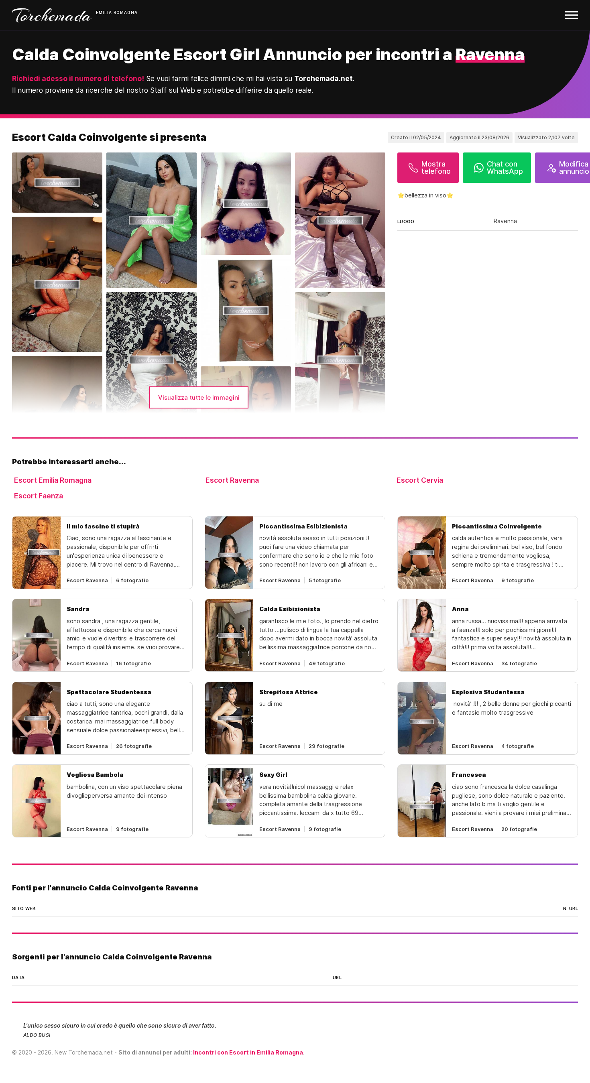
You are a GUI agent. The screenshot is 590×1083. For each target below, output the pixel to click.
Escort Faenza (38, 496)
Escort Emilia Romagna (53, 480)
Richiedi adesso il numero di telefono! (78, 78)
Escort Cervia (420, 480)
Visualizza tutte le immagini (199, 397)
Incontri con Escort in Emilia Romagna (248, 1052)
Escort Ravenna (232, 480)
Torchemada (52, 15)
